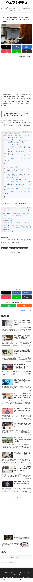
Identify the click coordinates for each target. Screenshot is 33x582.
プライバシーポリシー (24, 572)
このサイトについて (9, 572)
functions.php (13, 248)
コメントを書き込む (16, 557)
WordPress (5, 248)
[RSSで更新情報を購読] (24, 305)
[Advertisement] (16, 74)
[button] (27, 51)
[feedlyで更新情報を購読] (8, 305)
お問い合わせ (16, 575)
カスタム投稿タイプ (23, 248)
